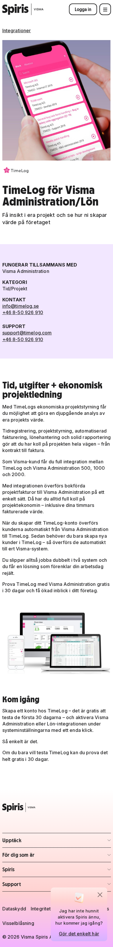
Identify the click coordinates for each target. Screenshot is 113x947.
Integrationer (16, 30)
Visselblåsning (18, 923)
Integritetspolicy (49, 909)
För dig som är (36, 856)
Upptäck (36, 842)
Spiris (36, 871)
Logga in (83, 9)
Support (36, 886)
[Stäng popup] (100, 894)
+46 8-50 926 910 (22, 312)
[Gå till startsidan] (23, 9)
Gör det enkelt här (79, 934)
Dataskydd (14, 909)
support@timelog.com (27, 333)
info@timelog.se (20, 306)
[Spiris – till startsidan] (56, 807)
